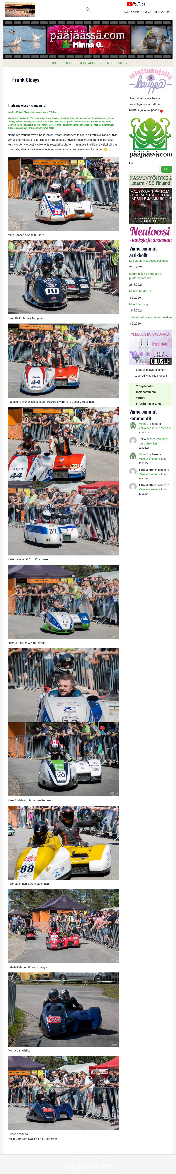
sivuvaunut (21, 128)
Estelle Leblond (99, 118)
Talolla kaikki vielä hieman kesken (150, 317)
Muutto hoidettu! (140, 291)
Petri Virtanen (85, 125)
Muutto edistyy (138, 304)
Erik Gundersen (83, 118)
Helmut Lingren (22, 121)
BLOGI (70, 63)
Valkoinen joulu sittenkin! (155, 428)
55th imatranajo (37, 118)
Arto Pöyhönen (67, 118)
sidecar (11, 128)
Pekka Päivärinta (70, 125)
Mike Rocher (55, 125)
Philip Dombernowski (103, 125)
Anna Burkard (52, 118)
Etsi (131, 163)
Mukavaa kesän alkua (152, 458)
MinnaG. (144, 423)
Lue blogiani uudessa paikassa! (149, 260)
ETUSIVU (54, 63)
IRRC (56, 121)
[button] (88, 9)
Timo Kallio (48, 128)
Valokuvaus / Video (46, 112)
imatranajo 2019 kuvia (42, 121)
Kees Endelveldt (28, 125)
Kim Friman (42, 125)
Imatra (11, 112)
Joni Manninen (97, 121)
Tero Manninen (35, 128)
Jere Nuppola (66, 121)
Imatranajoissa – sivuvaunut (27, 105)
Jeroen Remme (81, 121)
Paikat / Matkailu (25, 112)
